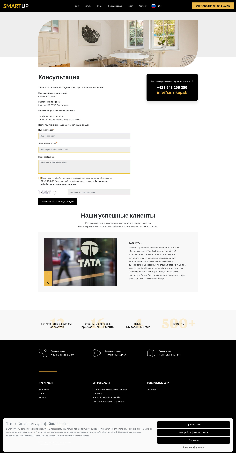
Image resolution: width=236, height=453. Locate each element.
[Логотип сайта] (16, 5)
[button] (48, 274)
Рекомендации (115, 6)
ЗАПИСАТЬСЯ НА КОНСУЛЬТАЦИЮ (213, 6)
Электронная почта (47, 143)
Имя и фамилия (45, 130)
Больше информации (193, 447)
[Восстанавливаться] (55, 192)
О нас (99, 6)
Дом (77, 6)
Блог (130, 6)
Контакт (143, 6)
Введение (44, 389)
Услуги (88, 6)
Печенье (97, 393)
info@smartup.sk (172, 92)
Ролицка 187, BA (169, 354)
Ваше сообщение (46, 157)
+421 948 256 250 (172, 87)
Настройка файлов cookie (106, 397)
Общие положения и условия (108, 401)
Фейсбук (151, 389)
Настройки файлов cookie (193, 432)
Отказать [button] (194, 440)
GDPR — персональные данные (110, 389)
